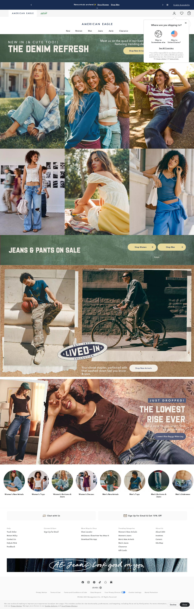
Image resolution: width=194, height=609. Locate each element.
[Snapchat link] (105, 583)
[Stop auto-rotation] (167, 5)
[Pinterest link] (94, 583)
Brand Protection (151, 592)
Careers (159, 539)
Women (78, 30)
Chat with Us (53, 515)
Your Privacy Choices (69, 606)
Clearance (123, 30)
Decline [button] (173, 604)
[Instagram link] (88, 583)
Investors (159, 535)
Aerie (111, 30)
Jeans (100, 30)
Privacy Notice (16, 606)
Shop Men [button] (110, 4)
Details (122, 4)
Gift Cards (122, 550)
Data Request (95, 592)
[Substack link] (111, 583)
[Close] (185, 23)
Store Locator (86, 531)
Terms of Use (174, 59)
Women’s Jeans (124, 535)
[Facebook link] (83, 583)
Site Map (159, 543)
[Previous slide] (31, 4)
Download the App (89, 539)
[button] (158, 36)
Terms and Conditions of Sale (75, 592)
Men (90, 30)
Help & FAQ (12, 543)
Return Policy (12, 535)
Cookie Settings (51, 606)
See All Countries (166, 48)
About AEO (160, 531)
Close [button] (184, 604)
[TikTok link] (100, 583)
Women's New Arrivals (127, 531)
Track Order (11, 531)
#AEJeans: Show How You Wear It (95, 535)
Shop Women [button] (96, 4)
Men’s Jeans (123, 543)
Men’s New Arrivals (126, 539)
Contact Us (11, 539)
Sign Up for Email (51, 531)
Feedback (11, 546)
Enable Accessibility (181, 5)
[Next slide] (162, 4)
